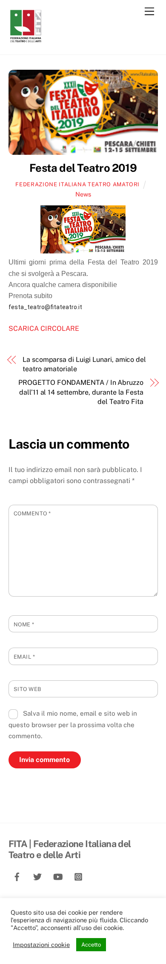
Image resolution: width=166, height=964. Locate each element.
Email (24, 657)
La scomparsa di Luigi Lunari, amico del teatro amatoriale (84, 364)
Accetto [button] (91, 944)
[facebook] (17, 875)
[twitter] (37, 875)
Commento (32, 513)
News (83, 194)
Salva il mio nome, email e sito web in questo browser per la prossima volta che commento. (73, 724)
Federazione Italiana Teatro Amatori (77, 184)
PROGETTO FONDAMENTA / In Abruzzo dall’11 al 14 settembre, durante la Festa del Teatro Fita (80, 392)
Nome (24, 624)
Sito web (28, 689)
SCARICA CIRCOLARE (44, 328)
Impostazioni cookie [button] (41, 944)
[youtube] (57, 875)
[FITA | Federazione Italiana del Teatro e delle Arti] (26, 39)
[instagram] (78, 875)
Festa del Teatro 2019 (83, 168)
